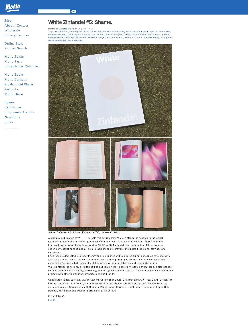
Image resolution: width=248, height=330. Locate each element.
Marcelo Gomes (56, 37)
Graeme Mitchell (56, 34)
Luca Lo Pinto (162, 34)
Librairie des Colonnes (21, 66)
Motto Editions (16, 79)
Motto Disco (14, 94)
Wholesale (12, 30)
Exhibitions (13, 107)
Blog (8, 20)
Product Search (16, 48)
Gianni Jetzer (163, 32)
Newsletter (13, 117)
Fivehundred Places (19, 84)
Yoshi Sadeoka (75, 40)
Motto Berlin (14, 56)
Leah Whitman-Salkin (143, 34)
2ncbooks (12, 89)
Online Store (14, 43)
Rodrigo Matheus (134, 37)
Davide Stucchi (98, 32)
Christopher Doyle (79, 32)
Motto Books (14, 74)
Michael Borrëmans (76, 37)
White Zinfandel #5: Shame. (80, 22)
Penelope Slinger (96, 37)
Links (9, 122)
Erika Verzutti (133, 32)
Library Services (17, 35)
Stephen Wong (151, 37)
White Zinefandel (57, 40)
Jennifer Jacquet (113, 34)
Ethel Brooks (148, 32)
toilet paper (166, 37)
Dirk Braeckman (115, 32)
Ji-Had (126, 34)
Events (10, 102)
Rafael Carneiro (115, 37)
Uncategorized (66, 29)
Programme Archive (19, 112)
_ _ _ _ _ (11, 127)
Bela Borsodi (61, 32)
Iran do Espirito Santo (78, 34)
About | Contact (16, 25)
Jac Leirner (97, 34)
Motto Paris (13, 61)
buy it (51, 300)
